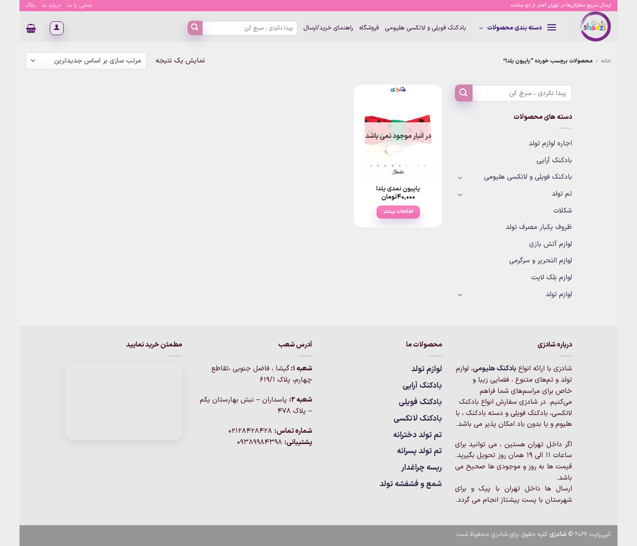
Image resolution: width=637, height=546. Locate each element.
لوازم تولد (559, 294)
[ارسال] (195, 28)
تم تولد (562, 194)
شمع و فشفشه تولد (411, 484)
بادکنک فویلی (420, 402)
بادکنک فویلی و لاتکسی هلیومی (425, 28)
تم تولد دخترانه (417, 435)
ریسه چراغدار (421, 468)
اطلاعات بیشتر (398, 212)
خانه (606, 61)
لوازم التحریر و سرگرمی (540, 260)
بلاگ (31, 5)
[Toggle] (460, 177)
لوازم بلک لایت (551, 277)
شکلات (562, 211)
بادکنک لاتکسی (417, 419)
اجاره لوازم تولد (550, 143)
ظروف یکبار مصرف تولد (539, 227)
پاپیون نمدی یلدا (398, 189)
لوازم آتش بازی (550, 244)
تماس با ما (79, 5)
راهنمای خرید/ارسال (328, 28)
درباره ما (51, 5)
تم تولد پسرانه (419, 451)
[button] (517, 28)
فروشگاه (369, 28)
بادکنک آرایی (554, 160)
